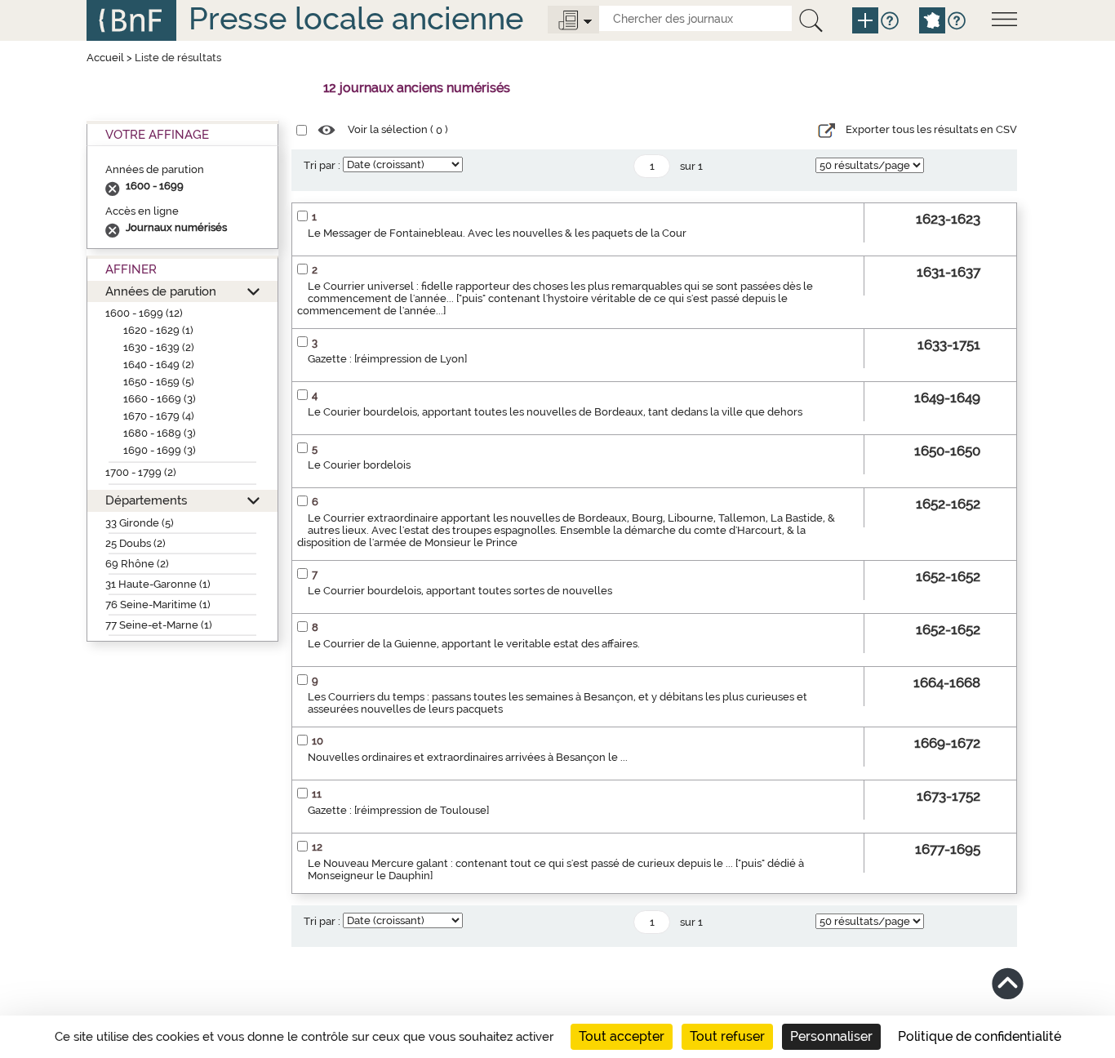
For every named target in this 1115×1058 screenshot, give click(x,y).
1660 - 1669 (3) (159, 399)
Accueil (105, 57)
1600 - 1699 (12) (144, 313)
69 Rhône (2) (137, 564)
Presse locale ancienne (356, 18)
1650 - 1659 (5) (158, 382)
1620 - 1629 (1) (158, 330)
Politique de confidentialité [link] (979, 1036)
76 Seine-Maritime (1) (158, 604)
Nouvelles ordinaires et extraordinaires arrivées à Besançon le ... (468, 757)
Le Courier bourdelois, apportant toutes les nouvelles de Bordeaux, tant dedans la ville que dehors (555, 412)
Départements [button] (146, 500)
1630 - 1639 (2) (158, 347)
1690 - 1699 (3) (159, 450)
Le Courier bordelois (359, 465)
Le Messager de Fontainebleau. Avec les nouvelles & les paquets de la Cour (497, 233)
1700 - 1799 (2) (140, 472)
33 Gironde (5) (139, 523)
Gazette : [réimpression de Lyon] (387, 359)
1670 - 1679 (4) (158, 416)
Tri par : (322, 165)
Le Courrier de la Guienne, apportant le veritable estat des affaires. (474, 644)
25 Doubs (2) (135, 543)
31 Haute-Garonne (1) (158, 584)
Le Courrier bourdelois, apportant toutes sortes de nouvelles (460, 591)
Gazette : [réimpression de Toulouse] (398, 810)
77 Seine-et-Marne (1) (158, 625)
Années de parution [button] (160, 291)
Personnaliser (831, 1036)
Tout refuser (727, 1036)
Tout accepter (621, 1036)
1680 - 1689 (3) (159, 433)
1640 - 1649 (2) (158, 364)
